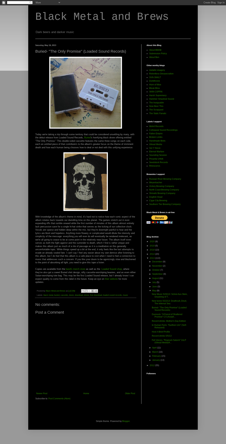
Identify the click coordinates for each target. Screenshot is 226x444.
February (156, 356)
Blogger (126, 421)
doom (71, 295)
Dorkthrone (154, 81)
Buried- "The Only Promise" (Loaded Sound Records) (169, 308)
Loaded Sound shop (112, 269)
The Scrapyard (156, 109)
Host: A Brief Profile (161, 332)
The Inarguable (156, 102)
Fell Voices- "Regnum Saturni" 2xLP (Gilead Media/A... (169, 341)
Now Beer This (156, 106)
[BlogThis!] (86, 291)
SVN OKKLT (155, 77)
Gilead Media (155, 144)
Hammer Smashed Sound (161, 99)
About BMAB (155, 50)
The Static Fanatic (157, 113)
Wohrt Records (156, 126)
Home (86, 393)
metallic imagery (157, 70)
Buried (87, 137)
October (156, 270)
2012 (152, 365)
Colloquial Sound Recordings (163, 130)
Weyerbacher (155, 182)
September (157, 274)
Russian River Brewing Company (165, 179)
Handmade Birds (157, 141)
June (154, 286)
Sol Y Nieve (154, 148)
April (154, 347)
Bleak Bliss (154, 88)
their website (111, 279)
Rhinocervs (154, 166)
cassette (64, 295)
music (125, 295)
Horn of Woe (155, 84)
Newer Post (41, 393)
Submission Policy (158, 53)
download (79, 295)
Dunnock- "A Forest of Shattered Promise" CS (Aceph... (167, 315)
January (156, 360)
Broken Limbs (155, 137)
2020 (152, 241)
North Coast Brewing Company (164, 190)
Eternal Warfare (156, 151)
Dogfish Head (155, 197)
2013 (152, 258)
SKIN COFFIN (155, 91)
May (154, 290)
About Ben (154, 57)
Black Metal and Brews (102, 17)
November (157, 266)
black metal (48, 295)
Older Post (130, 393)
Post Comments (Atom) (59, 398)
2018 (152, 250)
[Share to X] (89, 291)
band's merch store (75, 269)
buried (57, 295)
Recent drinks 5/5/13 (162, 336)
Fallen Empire (156, 133)
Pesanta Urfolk (156, 159)
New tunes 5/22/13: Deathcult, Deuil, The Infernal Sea (169, 302)
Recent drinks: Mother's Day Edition (169, 321)
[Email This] (83, 291)
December (157, 261)
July (154, 282)
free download (96, 295)
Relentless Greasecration (161, 73)
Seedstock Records (158, 162)
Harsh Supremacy (157, 95)
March (155, 352)
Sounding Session (158, 155)
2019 (152, 246)
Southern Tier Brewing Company (165, 204)
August (155, 278)
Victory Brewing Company (161, 186)
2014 (152, 254)
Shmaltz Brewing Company (162, 193)
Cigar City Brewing (158, 200)
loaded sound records (112, 295)
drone (86, 295)
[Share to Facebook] (93, 291)
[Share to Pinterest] (96, 291)
